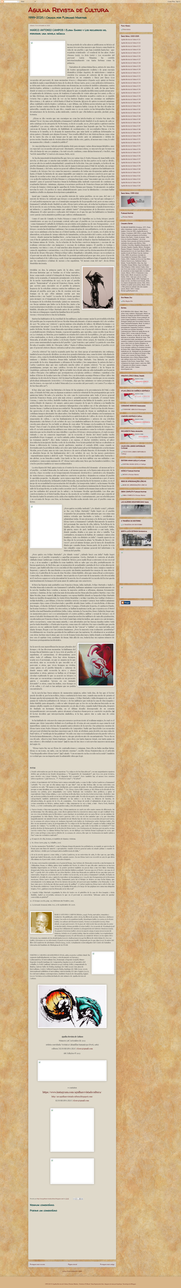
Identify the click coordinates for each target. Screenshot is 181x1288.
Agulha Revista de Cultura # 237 (130, 93)
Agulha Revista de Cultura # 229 (130, 66)
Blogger (133, 1284)
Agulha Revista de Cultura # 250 (130, 136)
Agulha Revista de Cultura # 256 (130, 156)
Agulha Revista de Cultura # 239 (130, 99)
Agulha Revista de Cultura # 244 (130, 116)
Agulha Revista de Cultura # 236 (130, 89)
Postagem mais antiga (107, 1264)
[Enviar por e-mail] (74, 1199)
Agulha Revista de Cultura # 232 (130, 76)
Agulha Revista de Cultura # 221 (130, 39)
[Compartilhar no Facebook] (80, 1199)
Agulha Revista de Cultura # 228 (130, 63)
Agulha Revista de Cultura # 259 (130, 166)
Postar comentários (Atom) (74, 1271)
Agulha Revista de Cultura (68, 10)
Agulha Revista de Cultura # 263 (130, 179)
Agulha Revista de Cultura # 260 (130, 169)
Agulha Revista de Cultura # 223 (130, 46)
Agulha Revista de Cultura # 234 (130, 83)
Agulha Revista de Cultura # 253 (130, 146)
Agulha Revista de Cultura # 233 (130, 79)
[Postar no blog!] (76, 1199)
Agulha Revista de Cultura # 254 (130, 149)
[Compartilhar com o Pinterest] (82, 1199)
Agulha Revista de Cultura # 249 (130, 133)
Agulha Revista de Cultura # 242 (130, 109)
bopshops (119, 1284)
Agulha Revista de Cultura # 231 (130, 73)
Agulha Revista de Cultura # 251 (130, 139)
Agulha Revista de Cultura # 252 (130, 142)
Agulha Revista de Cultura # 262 (130, 176)
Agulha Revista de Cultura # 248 (130, 129)
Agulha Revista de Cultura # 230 (130, 69)
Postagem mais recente (37, 1264)
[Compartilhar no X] (78, 1199)
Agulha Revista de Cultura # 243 (130, 113)
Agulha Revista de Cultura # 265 (130, 186)
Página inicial (72, 1264)
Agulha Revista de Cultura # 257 (130, 159)
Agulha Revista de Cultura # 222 (130, 43)
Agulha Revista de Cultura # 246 (130, 123)
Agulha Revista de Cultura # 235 (130, 86)
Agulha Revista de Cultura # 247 (130, 126)
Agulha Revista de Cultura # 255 (130, 152)
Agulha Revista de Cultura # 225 (130, 53)
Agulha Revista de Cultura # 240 (130, 103)
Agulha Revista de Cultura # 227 (130, 59)
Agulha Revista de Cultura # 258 (130, 162)
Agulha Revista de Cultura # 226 (130, 56)
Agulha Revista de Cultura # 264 (130, 182)
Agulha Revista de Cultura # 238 (130, 96)
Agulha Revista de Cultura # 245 (130, 119)
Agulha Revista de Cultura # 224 (130, 49)
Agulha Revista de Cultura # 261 (130, 172)
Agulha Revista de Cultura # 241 (130, 106)
